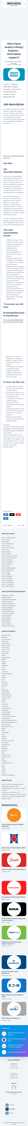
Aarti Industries (6, 635)
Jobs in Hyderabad (7, 562)
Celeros (4, 669)
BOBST (4, 659)
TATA (3, 759)
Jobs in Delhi (5, 545)
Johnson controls (7, 708)
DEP (3, 680)
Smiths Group (6, 755)
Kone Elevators (6, 712)
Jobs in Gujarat (6, 552)
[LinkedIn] (5, 518)
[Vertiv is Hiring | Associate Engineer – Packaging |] (14, 815)
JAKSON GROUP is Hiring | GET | (11, 788)
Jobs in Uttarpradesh (8, 584)
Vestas (4, 771)
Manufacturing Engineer (9, 605)
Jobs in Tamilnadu (7, 578)
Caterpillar (5, 665)
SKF (3, 752)
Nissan (4, 728)
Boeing (4, 661)
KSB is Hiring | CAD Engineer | (11, 1018)
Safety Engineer (6, 620)
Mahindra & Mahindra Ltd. (9, 722)
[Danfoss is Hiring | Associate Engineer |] (14, 860)
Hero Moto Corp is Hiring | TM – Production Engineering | (17, 1046)
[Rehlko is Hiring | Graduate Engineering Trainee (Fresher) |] (14, 909)
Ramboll (4, 736)
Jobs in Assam (6, 539)
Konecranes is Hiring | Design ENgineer (14, 897)
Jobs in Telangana (7, 580)
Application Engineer (8, 595)
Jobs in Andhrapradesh (8, 537)
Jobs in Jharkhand (7, 560)
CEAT (3, 667)
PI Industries (5, 732)
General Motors (6, 694)
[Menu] (4, 4)
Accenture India (6, 639)
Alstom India (5, 647)
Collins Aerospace (7, 673)
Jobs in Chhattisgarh (8, 543)
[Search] (24, 3)
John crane (5, 706)
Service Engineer (7, 624)
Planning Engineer (7, 609)
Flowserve (5, 684)
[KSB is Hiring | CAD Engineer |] (14, 1009)
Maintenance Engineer (8, 603)
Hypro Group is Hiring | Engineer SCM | (13, 796)
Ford (3, 688)
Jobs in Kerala (6, 566)
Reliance (4, 738)
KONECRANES (6, 714)
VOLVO (4, 773)
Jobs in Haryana (6, 554)
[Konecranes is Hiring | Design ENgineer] (14, 888)
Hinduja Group (6, 698)
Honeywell (5, 704)
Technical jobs (17, 64)
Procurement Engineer (8, 611)
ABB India (4, 637)
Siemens (4, 750)
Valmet (4, 769)
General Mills (5, 692)
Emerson (4, 682)
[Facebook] (5, 514)
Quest (3, 734)
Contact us (14, 1066)
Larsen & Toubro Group (8, 716)
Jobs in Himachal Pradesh (9, 556)
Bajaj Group (5, 653)
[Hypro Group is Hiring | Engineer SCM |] (14, 838)
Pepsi (3, 730)
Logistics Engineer (7, 601)
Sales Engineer (6, 622)
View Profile (14, 1094)
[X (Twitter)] (12, 514)
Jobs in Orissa (6, 572)
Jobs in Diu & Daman (8, 547)
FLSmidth (4, 686)
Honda (4, 702)
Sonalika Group (6, 757)
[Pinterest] (18, 514)
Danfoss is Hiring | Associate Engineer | (14, 869)
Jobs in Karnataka (7, 564)
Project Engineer (6, 616)
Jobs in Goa (5, 550)
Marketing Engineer (7, 607)
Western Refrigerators (8, 775)
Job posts (9, 64)
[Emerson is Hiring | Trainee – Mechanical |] (14, 962)
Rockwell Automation (8, 740)
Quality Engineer (6, 618)
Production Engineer (8, 614)
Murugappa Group (7, 726)
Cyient (4, 675)
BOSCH (4, 663)
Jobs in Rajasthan (7, 576)
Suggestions (14, 1064)
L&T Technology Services (9, 720)
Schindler (4, 746)
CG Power (5, 671)
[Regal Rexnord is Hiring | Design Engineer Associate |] (14, 932)
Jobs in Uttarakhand (8, 582)
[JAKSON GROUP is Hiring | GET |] (4, 1052)
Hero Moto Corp (6, 696)
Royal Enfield (5, 744)
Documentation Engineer (9, 599)
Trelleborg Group (7, 763)
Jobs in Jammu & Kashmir (9, 558)
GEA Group (5, 690)
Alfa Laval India (6, 645)
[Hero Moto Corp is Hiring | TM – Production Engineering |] (4, 1046)
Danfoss (4, 678)
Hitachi (4, 700)
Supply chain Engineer (8, 626)
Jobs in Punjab (6, 574)
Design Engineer (6, 597)
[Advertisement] (14, 22)
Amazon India (6, 649)
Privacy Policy (14, 1068)
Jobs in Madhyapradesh (9, 568)
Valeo (3, 767)
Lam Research (6, 718)
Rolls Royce (5, 742)
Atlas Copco (5, 651)
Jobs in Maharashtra (8, 570)
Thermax (4, 761)
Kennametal (5, 710)
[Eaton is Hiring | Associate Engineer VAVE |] (14, 985)
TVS (3, 765)
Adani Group (5, 643)
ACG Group (5, 641)
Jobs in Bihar (5, 541)
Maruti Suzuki (6, 724)
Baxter (4, 655)
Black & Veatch (6, 657)
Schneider (5, 748)
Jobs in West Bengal (8, 586)
